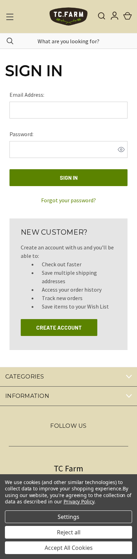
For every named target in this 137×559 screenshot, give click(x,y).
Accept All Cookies (69, 548)
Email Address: (26, 94)
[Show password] (121, 149)
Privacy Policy (79, 501)
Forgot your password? (68, 200)
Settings (68, 517)
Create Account (59, 327)
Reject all (68, 532)
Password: (21, 134)
